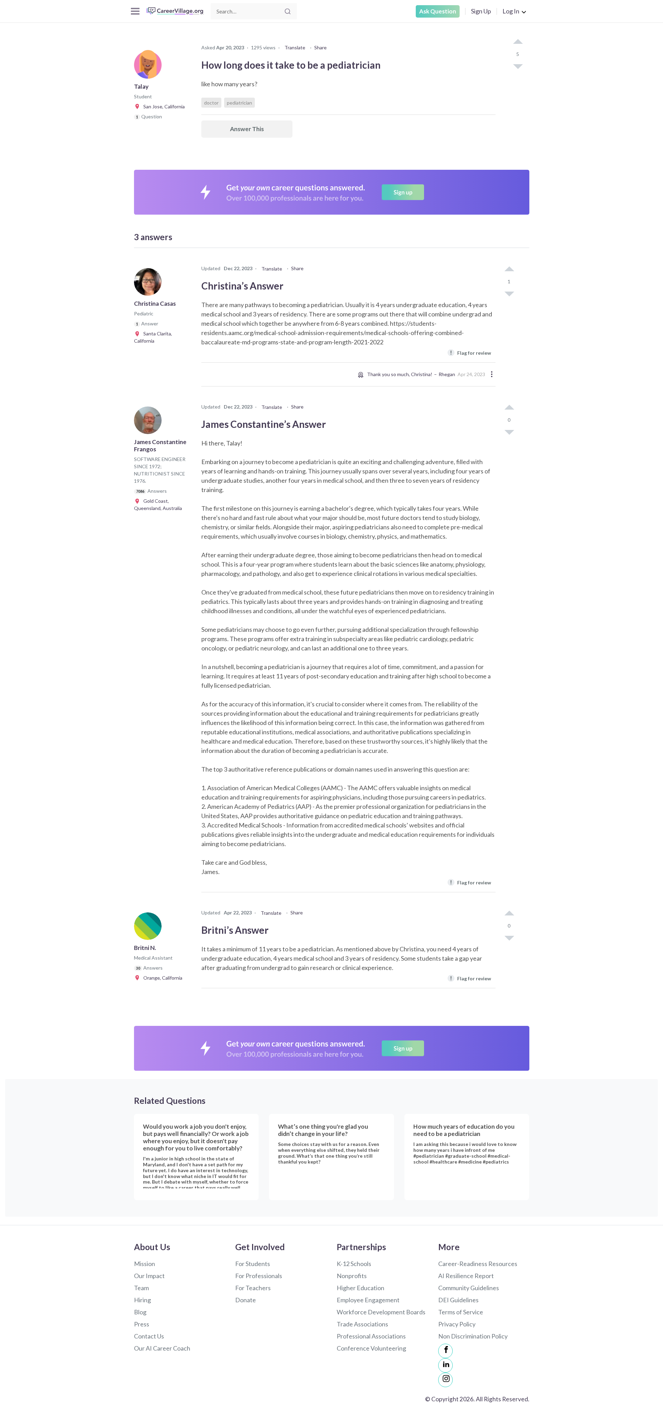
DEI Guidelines (458, 1300)
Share (320, 47)
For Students (252, 1263)
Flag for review (470, 352)
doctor (211, 103)
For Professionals (258, 1275)
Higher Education (360, 1288)
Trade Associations (362, 1324)
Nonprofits (352, 1275)
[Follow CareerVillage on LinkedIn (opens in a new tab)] (445, 1365)
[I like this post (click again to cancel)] (517, 42)
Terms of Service (460, 1312)
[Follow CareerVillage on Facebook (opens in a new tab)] (445, 1351)
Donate (245, 1300)
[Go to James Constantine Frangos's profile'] (149, 422)
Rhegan (447, 374)
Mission (144, 1263)
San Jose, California (162, 106)
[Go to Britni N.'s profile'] (149, 928)
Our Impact (149, 1275)
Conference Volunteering (371, 1348)
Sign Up (481, 11)
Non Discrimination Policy (473, 1336)
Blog (140, 1312)
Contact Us (149, 1336)
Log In (510, 11)
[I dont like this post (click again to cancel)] (517, 66)
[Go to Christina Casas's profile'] (149, 284)
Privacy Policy (456, 1324)
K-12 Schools (354, 1263)
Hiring (142, 1300)
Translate (295, 47)
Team (141, 1288)
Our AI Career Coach (162, 1348)
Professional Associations (371, 1336)
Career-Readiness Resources (477, 1263)
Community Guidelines (468, 1288)
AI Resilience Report (466, 1275)
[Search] (287, 11)
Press (141, 1324)
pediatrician (239, 103)
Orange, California (161, 978)
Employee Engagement (368, 1300)
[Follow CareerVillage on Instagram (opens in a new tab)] (445, 1380)
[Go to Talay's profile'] (149, 67)
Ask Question (437, 11)
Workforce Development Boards (381, 1312)
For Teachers (253, 1288)
